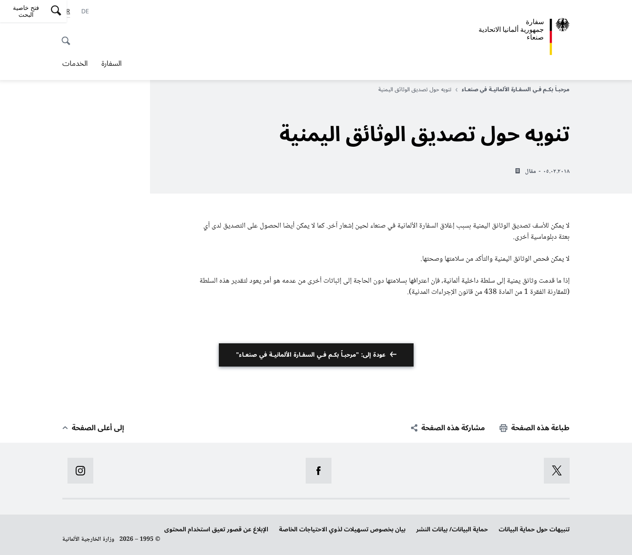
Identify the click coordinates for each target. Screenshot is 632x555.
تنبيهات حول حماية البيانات (534, 529)
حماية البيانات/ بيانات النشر (452, 529)
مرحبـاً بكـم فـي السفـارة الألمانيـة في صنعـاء (516, 89)
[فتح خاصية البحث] (68, 36)
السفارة (111, 63)
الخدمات (75, 63)
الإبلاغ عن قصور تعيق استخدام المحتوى (216, 529)
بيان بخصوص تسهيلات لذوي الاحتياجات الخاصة (342, 529)
